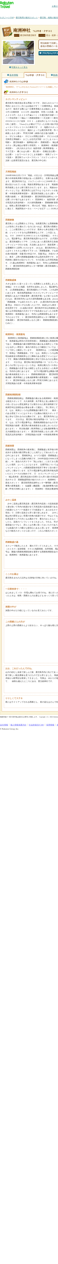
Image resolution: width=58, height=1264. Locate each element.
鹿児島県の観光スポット (27, 17)
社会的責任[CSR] (36, 725)
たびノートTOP (7, 17)
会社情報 (4, 725)
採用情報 (50, 725)
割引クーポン (49, 11)
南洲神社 (22, 30)
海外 (23, 11)
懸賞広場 (36, 11)
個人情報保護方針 (18, 725)
